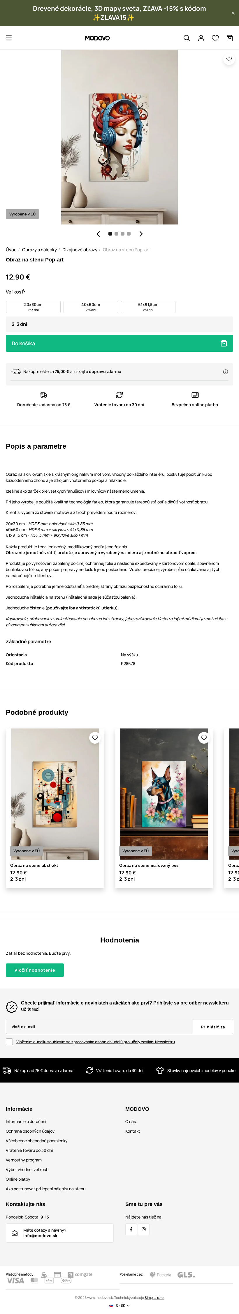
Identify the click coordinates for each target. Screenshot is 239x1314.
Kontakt (132, 1131)
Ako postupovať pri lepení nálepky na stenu (45, 1188)
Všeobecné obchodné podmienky (37, 1140)
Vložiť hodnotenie (35, 970)
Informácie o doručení (26, 1121)
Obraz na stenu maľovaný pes (149, 865)
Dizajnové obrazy (79, 250)
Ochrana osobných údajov (30, 1131)
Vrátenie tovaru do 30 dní (29, 1150)
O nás (130, 1121)
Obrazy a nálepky (39, 250)
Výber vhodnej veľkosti (27, 1169)
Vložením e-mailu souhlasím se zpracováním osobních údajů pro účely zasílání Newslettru (95, 1041)
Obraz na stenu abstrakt (34, 865)
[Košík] (229, 38)
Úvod (11, 250)
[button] (233, 13)
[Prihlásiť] (201, 38)
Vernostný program (24, 1160)
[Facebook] (131, 1229)
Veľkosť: (15, 292)
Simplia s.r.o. (154, 1297)
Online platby (18, 1179)
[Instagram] (144, 1229)
